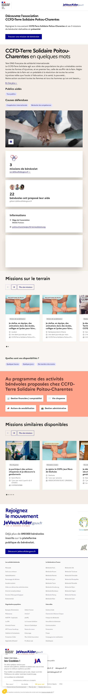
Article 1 (27, 614)
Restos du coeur (30, 629)
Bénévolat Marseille (71, 583)
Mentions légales (51, 684)
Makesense (8, 614)
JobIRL (27, 618)
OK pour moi (39, 684)
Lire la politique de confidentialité (14, 677)
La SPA (7, 622)
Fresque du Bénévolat (52, 618)
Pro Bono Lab (29, 641)
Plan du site (32, 687)
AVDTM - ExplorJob (11, 618)
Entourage (28, 633)
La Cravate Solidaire (31, 622)
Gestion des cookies (45, 687)
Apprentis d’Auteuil (11, 641)
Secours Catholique (31, 625)
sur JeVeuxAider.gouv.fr (19, 172)
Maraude (8, 568)
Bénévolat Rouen (51, 572)
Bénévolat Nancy (51, 595)
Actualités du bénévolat (53, 622)
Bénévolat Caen (70, 599)
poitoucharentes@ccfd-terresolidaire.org (29, 227)
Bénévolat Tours (51, 583)
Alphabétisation (10, 575)
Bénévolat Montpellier (72, 579)
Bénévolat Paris (50, 568)
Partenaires (49, 629)
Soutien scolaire (10, 583)
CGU (60, 684)
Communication (51, 625)
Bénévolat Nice (50, 599)
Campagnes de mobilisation (54, 637)
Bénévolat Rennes (51, 575)
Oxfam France (29, 610)
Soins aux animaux (11, 572)
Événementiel (9, 599)
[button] (4, 691)
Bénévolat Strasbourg (52, 587)
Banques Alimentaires (12, 610)
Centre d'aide (50, 610)
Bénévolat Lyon (50, 579)
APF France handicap (11, 629)
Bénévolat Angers (70, 591)
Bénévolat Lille (69, 568)
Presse (48, 633)
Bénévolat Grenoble (71, 575)
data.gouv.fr (59, 668)
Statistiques (49, 641)
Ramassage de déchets (12, 579)
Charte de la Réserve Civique (54, 614)
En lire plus (10, 83)
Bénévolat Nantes (70, 595)
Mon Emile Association (32, 637)
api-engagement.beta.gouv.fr (49, 672)
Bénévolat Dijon (70, 587)
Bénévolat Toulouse (71, 572)
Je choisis (24, 684)
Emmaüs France (10, 625)
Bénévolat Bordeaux (52, 591)
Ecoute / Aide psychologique (14, 595)
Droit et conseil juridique (13, 591)
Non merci (9, 684)
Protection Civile (10, 637)
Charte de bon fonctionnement (16, 687)
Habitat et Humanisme (12, 633)
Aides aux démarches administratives (16, 587)
